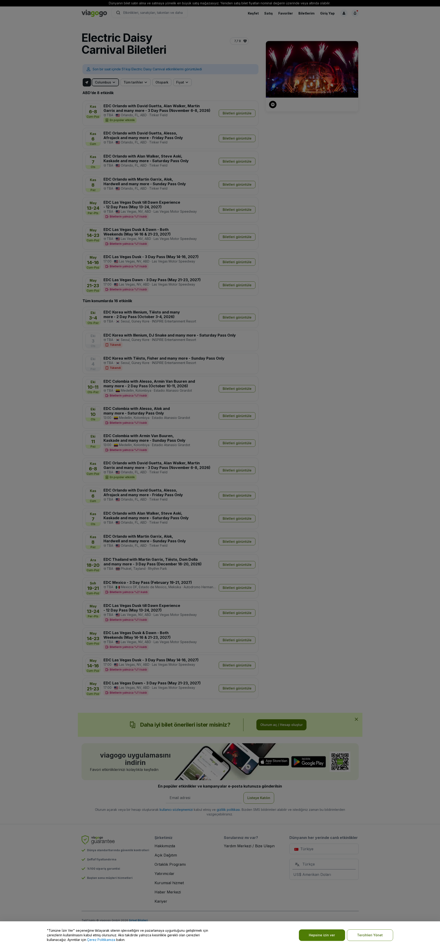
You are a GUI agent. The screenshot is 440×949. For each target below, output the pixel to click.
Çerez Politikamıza (101, 940)
